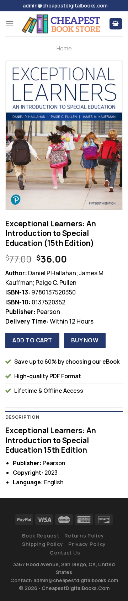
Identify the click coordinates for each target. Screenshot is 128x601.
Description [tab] (22, 417)
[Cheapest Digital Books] (61, 23)
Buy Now (84, 340)
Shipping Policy (42, 544)
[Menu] (9, 23)
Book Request (40, 535)
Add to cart (32, 340)
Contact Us (65, 552)
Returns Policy (84, 535)
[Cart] (116, 24)
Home (64, 48)
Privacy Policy (87, 544)
